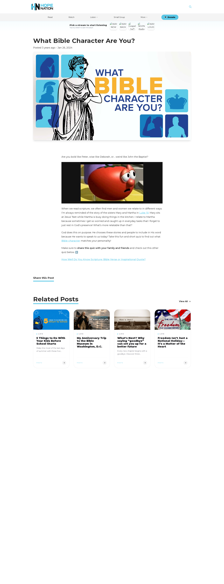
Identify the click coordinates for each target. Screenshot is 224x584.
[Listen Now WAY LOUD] (151, 26)
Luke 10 (144, 212)
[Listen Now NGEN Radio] (141, 26)
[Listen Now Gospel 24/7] (132, 26)
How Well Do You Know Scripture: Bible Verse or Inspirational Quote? (103, 259)
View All (183, 301)
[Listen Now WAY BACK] (123, 26)
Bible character (70, 240)
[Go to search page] (190, 6)
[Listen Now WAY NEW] (113, 26)
